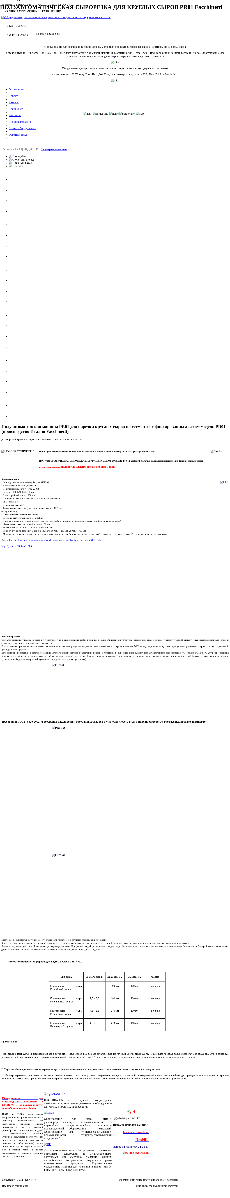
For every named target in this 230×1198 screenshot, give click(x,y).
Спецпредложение (20, 121)
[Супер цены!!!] (131, 1111)
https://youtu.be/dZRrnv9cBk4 (16, 546)
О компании (16, 89)
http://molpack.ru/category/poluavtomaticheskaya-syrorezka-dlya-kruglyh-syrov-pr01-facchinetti (56, 540)
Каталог (14, 102)
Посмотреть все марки (54, 149)
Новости (14, 95)
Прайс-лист (16, 108)
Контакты (15, 115)
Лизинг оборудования (22, 128)
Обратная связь (18, 134)
